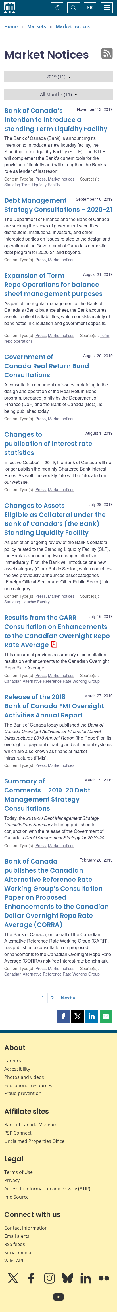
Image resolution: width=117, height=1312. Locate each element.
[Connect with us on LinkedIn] (86, 1282)
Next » (68, 998)
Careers (12, 1061)
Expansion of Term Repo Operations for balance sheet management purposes (53, 284)
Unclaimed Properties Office (34, 1141)
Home (11, 26)
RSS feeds (14, 1244)
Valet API (13, 1260)
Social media (17, 1252)
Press (40, 179)
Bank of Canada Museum (30, 1124)
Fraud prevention (22, 1093)
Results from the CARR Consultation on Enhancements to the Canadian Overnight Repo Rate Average (57, 631)
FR (90, 7)
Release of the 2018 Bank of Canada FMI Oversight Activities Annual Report (54, 706)
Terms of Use (18, 1172)
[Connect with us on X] (14, 1282)
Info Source (16, 1197)
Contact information (26, 1228)
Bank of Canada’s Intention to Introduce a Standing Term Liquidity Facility (55, 119)
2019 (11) (56, 77)
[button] (63, 1016)
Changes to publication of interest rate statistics (48, 443)
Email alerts (16, 1236)
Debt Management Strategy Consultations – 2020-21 (58, 205)
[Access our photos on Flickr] (103, 1282)
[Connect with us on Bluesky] (68, 1282)
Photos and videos (24, 1077)
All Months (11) (56, 94)
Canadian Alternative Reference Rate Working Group (52, 681)
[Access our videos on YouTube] (58, 1301)
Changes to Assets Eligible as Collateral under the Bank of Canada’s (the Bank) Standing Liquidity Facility (55, 519)
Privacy (12, 1180)
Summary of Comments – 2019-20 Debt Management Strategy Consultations (47, 795)
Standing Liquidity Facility (27, 602)
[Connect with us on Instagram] (50, 1282)
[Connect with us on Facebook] (32, 1282)
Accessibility (17, 1069)
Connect (18, 1133)
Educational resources (28, 1085)
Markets (36, 26)
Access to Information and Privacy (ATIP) (47, 1188)
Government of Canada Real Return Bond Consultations (46, 366)
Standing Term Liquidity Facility (32, 184)
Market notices (73, 26)
